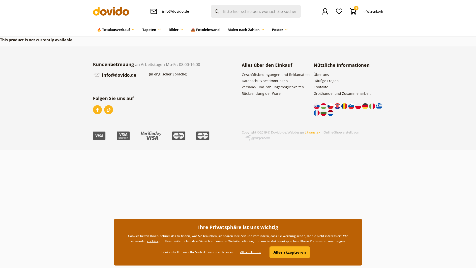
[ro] (344, 105)
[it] (372, 105)
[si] (351, 105)
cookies (152, 241)
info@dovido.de (118, 75)
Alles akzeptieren (289, 252)
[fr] (317, 112)
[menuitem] (115, 29)
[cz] (330, 105)
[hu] (324, 105)
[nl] (330, 112)
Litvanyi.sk (312, 132)
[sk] (317, 105)
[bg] (324, 112)
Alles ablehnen (250, 252)
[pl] (358, 105)
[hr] (337, 105)
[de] (365, 105)
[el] (379, 105)
